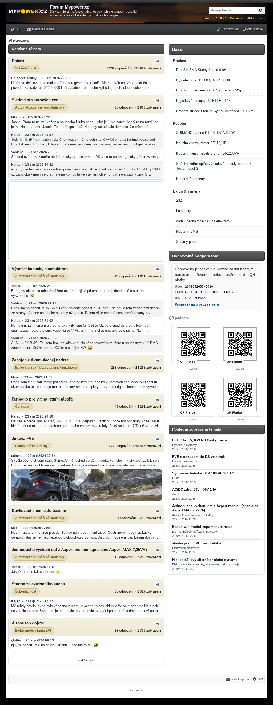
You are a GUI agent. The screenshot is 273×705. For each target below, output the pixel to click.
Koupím (179, 124)
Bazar (234, 18)
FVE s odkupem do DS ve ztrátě (198, 457)
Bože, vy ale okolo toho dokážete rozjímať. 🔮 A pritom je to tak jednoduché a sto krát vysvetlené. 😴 (78, 293)
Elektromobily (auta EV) (33, 630)
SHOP (221, 18)
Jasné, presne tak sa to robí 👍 (35, 572)
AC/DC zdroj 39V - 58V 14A (194, 489)
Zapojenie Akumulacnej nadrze (40, 360)
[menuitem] (15, 29)
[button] (86, 485)
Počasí (18, 61)
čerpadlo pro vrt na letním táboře (42, 399)
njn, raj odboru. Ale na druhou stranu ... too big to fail (52, 645)
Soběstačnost (25, 68)
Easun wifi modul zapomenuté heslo (202, 527)
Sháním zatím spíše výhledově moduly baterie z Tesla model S (213, 166)
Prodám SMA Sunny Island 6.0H (201, 70)
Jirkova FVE (23, 438)
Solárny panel (186, 242)
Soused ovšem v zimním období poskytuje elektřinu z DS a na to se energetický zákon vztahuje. (86, 157)
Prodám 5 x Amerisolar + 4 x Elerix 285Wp (209, 90)
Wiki (250, 18)
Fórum (207, 18)
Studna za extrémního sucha (38, 584)
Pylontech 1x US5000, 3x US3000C (203, 80)
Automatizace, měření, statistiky (39, 107)
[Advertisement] (86, 221)
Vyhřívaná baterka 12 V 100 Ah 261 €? (203, 473)
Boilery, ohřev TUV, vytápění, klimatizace (46, 367)
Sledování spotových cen (35, 100)
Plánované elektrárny (31, 445)
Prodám (179, 61)
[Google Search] (261, 10)
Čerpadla (22, 406)
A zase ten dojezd (28, 623)
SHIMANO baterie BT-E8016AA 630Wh (206, 133)
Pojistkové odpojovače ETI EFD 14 (203, 101)
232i (179, 200)
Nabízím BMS (187, 231)
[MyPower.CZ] (28, 11)
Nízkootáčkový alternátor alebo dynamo (205, 560)
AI (157, 61)
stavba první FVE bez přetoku (196, 543)
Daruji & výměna (186, 191)
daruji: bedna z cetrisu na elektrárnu (203, 221)
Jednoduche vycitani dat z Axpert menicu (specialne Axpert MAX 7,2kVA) (79, 549)
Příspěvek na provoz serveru (197, 304)
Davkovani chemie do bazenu (39, 510)
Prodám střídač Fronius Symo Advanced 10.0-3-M (215, 111)
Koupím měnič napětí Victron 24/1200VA (207, 153)
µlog (261, 18)
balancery (183, 211)
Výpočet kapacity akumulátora (40, 268)
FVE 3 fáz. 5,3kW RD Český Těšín (199, 440)
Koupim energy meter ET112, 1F (201, 143)
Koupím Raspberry (190, 179)
